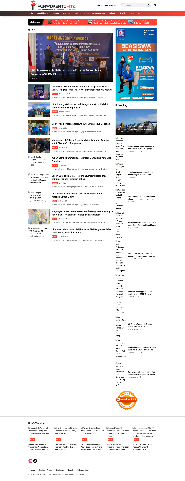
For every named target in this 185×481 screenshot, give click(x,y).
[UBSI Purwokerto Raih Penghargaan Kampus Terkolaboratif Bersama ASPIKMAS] (70, 57)
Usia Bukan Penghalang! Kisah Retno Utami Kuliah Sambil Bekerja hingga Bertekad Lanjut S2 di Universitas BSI (94, 22)
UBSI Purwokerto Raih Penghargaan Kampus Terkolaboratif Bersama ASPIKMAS (54, 22)
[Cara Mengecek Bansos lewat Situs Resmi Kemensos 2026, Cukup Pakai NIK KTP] (121, 374)
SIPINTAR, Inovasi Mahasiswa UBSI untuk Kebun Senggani (81, 123)
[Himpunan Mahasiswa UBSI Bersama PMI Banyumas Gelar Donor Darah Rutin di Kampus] (39, 234)
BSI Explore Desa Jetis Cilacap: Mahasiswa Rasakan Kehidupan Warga (140, 325)
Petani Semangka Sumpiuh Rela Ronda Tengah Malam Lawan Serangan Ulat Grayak (140, 173)
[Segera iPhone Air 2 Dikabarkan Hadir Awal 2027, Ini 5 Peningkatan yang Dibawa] (118, 434)
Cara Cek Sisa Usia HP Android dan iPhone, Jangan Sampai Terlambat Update (141, 198)
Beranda (31, 470)
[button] (148, 5)
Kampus (54, 94)
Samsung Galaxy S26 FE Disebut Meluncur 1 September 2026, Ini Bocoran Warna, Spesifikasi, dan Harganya (144, 447)
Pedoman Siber (83, 470)
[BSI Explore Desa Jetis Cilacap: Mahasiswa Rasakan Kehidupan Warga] (121, 326)
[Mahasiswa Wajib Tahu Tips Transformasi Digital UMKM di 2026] (115, 22)
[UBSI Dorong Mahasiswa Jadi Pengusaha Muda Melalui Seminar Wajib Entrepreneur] (39, 109)
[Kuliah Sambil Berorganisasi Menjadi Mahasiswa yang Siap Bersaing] (39, 163)
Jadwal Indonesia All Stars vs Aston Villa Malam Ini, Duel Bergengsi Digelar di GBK (142, 147)
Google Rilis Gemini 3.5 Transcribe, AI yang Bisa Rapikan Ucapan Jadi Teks (38, 446)
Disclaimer (60, 470)
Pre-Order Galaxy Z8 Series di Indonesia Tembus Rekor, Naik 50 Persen (66, 446)
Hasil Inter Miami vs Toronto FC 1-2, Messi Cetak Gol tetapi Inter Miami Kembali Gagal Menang (142, 224)
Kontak (70, 470)
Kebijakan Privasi (45, 470)
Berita (33, 67)
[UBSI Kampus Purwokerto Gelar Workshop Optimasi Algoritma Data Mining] (39, 199)
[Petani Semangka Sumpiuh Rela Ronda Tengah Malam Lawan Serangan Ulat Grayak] (121, 175)
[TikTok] (35, 461)
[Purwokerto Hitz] (52, 5)
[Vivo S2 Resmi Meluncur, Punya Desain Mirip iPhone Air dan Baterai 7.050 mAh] (93, 434)
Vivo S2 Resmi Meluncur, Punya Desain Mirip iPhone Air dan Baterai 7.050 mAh (91, 446)
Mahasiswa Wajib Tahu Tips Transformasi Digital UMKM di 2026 (133, 22)
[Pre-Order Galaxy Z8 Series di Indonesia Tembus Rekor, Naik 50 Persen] (66, 434)
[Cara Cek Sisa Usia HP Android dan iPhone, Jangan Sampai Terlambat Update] (121, 199)
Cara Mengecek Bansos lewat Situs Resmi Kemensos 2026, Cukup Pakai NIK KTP (142, 373)
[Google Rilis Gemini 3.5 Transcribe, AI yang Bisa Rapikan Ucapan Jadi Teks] (40, 434)
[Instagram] (30, 461)
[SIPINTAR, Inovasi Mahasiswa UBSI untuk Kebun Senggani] (39, 127)
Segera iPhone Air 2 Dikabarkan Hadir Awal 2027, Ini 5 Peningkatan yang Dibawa (117, 447)
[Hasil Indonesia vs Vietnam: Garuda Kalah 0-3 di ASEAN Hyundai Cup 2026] (121, 349)
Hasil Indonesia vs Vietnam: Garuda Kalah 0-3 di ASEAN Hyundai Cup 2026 (142, 348)
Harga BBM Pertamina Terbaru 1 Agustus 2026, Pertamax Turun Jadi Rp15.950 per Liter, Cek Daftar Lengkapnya (142, 255)
